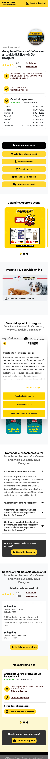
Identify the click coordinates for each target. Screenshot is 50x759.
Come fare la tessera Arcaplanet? (20, 468)
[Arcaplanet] (9, 3)
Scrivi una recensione (31, 65)
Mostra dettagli (33, 387)
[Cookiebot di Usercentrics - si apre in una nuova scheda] (28, 343)
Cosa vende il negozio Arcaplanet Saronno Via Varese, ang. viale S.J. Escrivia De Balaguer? (20, 509)
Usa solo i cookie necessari (24, 413)
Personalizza (23, 404)
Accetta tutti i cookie (24, 396)
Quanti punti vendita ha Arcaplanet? (21, 499)
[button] (21, 252)
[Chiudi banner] (44, 343)
